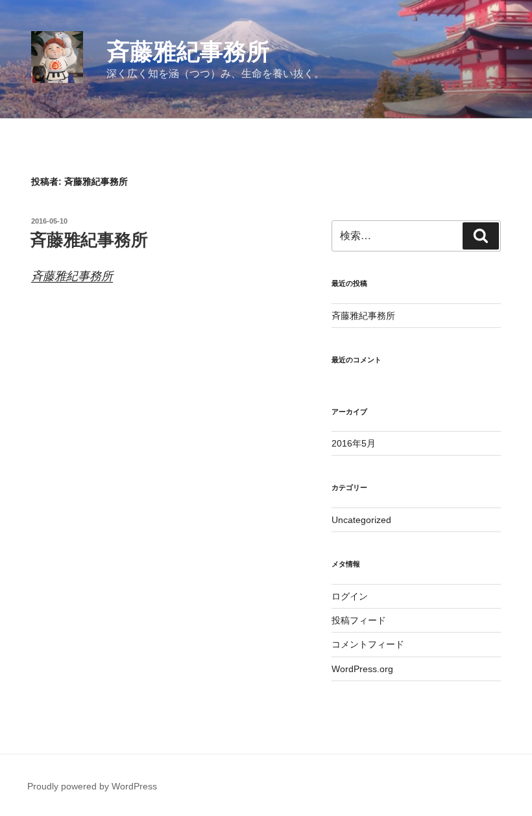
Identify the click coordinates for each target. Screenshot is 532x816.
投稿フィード (359, 620)
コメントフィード (368, 644)
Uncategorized (361, 520)
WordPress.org (362, 669)
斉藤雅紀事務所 (188, 51)
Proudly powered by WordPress (92, 786)
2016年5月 (354, 443)
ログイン (350, 596)
